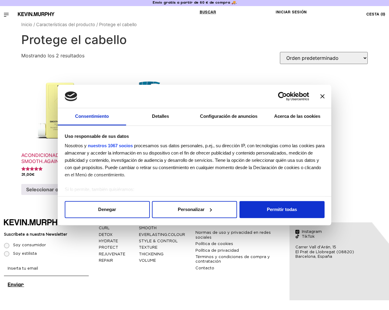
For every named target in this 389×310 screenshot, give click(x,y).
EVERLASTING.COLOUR (162, 234)
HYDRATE (108, 241)
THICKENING (151, 254)
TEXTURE (148, 247)
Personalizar (191, 209)
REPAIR (106, 260)
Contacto (204, 268)
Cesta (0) (375, 14)
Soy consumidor (29, 245)
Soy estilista (25, 253)
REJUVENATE (112, 254)
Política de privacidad (217, 250)
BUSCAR (208, 12)
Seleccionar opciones (51, 189)
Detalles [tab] (160, 116)
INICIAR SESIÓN (291, 12)
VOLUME (147, 260)
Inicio (26, 24)
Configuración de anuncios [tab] (228, 116)
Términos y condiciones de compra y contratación (232, 259)
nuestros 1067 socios (110, 145)
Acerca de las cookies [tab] (297, 116)
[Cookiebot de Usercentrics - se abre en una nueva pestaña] (282, 96)
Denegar (107, 209)
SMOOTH (148, 228)
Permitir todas (282, 209)
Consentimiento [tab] (92, 116)
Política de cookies (214, 243)
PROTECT (108, 247)
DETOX (105, 234)
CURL (104, 228)
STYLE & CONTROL (158, 241)
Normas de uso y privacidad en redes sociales (233, 234)
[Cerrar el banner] (322, 96)
